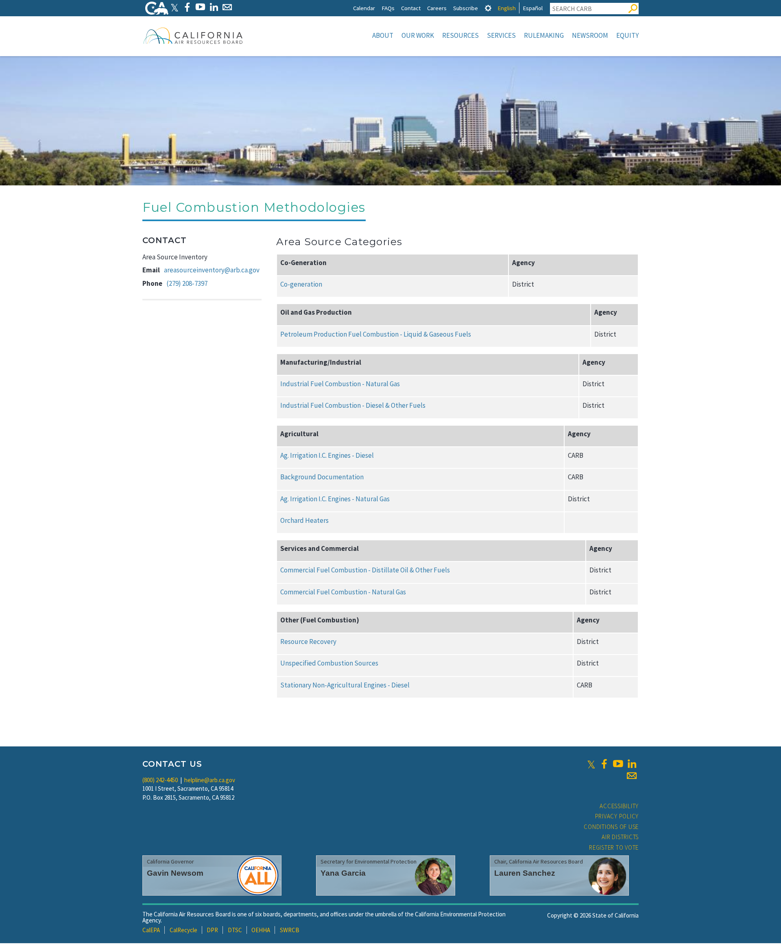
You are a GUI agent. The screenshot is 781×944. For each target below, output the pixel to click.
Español (533, 8)
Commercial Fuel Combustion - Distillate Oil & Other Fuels (365, 570)
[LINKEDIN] (214, 7)
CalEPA (151, 930)
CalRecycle (183, 930)
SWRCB (289, 930)
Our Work (417, 35)
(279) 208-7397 (186, 283)
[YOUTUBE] (200, 7)
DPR (212, 930)
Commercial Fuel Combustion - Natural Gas (343, 591)
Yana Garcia (343, 873)
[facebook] (604, 764)
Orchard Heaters (304, 520)
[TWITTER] (174, 7)
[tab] (488, 8)
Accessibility (619, 806)
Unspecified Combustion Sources (329, 663)
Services (501, 35)
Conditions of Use (611, 827)
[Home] (193, 35)
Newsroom (590, 35)
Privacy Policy (617, 816)
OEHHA (260, 930)
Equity (627, 35)
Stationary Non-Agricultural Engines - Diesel (345, 685)
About (382, 35)
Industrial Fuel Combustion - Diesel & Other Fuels (352, 405)
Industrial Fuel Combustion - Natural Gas (340, 383)
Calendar (364, 8)
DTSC (235, 930)
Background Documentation (322, 476)
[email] (631, 775)
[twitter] (591, 764)
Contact (411, 8)
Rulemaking (544, 35)
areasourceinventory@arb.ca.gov (212, 269)
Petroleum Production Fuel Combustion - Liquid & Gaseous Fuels (375, 334)
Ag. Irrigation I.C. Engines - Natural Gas (335, 498)
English (506, 8)
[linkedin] (631, 764)
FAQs (388, 8)
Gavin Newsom (175, 873)
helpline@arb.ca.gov (209, 780)
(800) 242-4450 (160, 780)
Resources (460, 35)
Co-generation (301, 284)
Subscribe (465, 8)
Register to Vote (614, 847)
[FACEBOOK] (187, 7)
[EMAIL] (227, 7)
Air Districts (620, 837)
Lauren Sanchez (524, 873)
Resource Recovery (308, 641)
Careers (437, 8)
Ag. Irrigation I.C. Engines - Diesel (327, 455)
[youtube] (618, 764)
